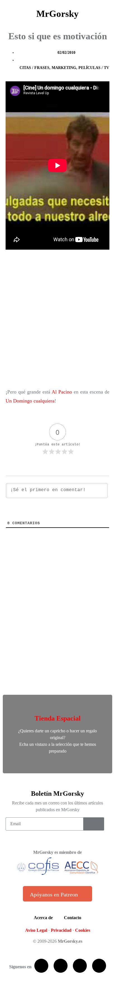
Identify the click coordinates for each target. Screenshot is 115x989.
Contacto (72, 917)
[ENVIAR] (93, 824)
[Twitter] (61, 966)
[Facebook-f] (41, 966)
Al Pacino (62, 392)
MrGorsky (57, 14)
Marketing (64, 68)
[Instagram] (99, 966)
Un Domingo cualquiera (30, 401)
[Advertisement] (57, 320)
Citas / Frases (34, 68)
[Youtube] (80, 966)
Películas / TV (93, 68)
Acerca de (43, 917)
